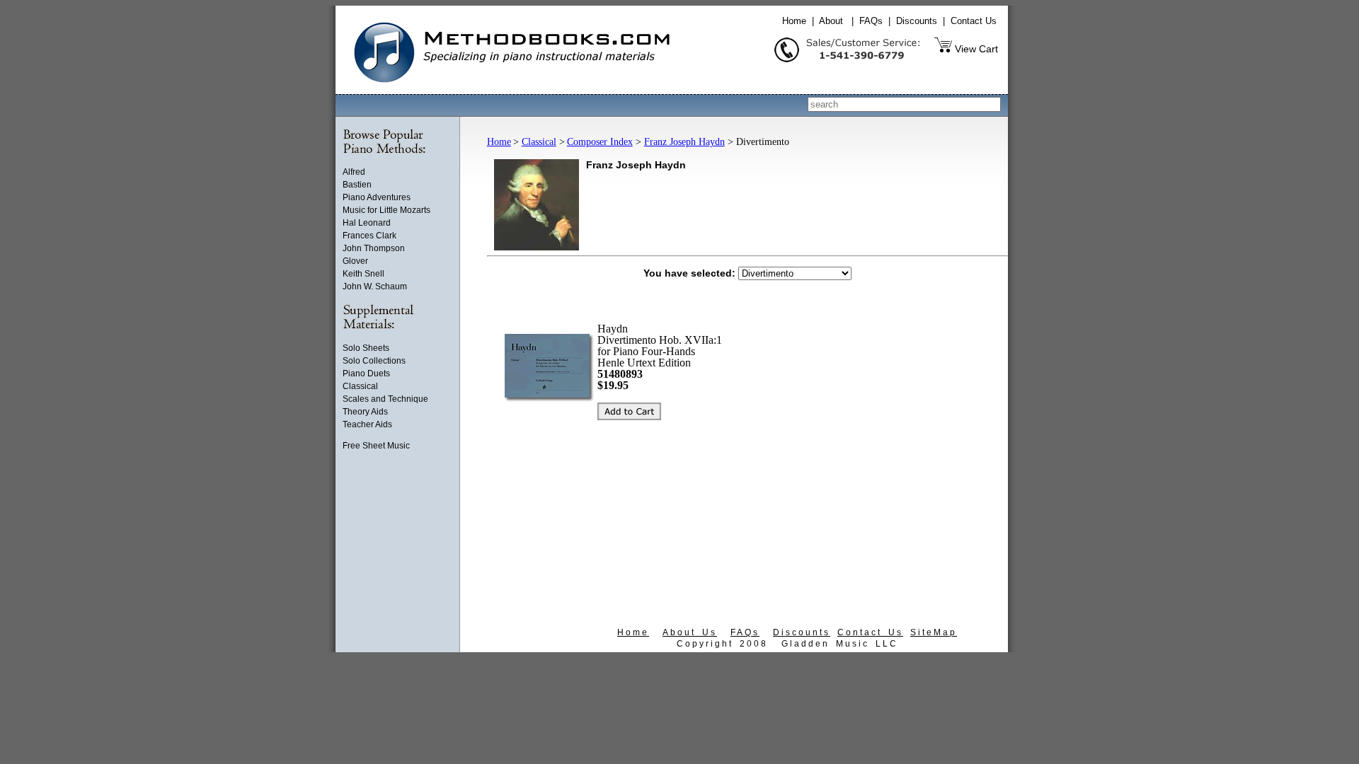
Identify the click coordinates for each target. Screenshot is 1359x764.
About (831, 21)
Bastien (357, 185)
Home (794, 21)
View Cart (976, 48)
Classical (360, 386)
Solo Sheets (366, 348)
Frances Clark (369, 236)
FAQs (871, 21)
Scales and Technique (385, 399)
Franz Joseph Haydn (684, 142)
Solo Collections (374, 361)
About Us (690, 632)
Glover (355, 261)
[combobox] (904, 104)
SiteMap (933, 632)
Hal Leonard (367, 223)
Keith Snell (363, 274)
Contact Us (974, 21)
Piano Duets (366, 373)
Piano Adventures (377, 197)
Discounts (916, 21)
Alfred (354, 172)
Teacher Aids (367, 424)
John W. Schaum (375, 286)
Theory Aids (365, 412)
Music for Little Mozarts (386, 210)
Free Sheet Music (376, 446)
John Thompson (374, 248)
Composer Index (600, 142)
